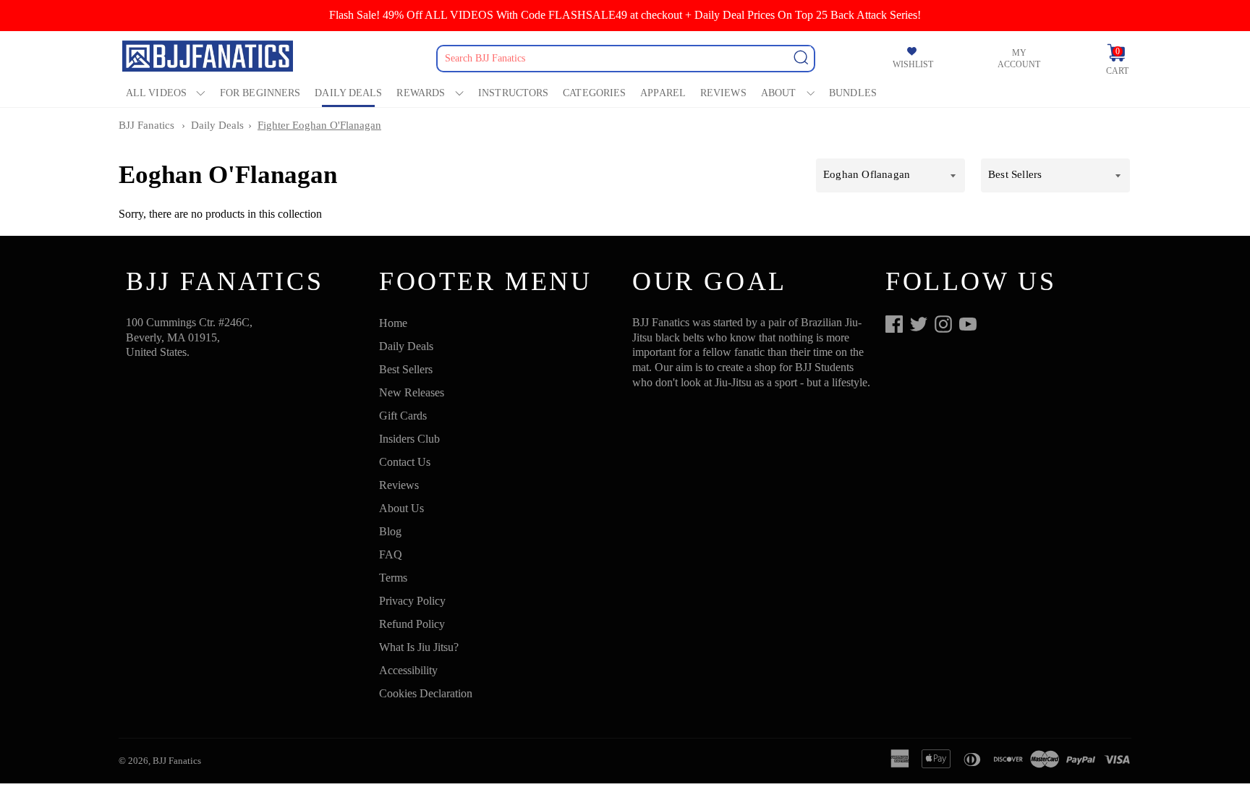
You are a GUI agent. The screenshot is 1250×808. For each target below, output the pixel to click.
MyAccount (1019, 58)
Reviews (723, 93)
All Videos (156, 93)
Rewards (420, 93)
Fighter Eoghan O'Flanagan (319, 125)
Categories (594, 93)
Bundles (853, 93)
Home (393, 323)
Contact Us (404, 462)
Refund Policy (412, 624)
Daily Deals (348, 93)
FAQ (390, 554)
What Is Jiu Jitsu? (419, 647)
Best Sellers (406, 369)
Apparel (663, 93)
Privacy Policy (412, 601)
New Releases (411, 392)
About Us (401, 508)
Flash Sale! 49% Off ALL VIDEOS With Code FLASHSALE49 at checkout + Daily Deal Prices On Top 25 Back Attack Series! (625, 15)
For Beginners (260, 93)
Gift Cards (403, 415)
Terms (393, 577)
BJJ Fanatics (146, 125)
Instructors (513, 93)
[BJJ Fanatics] (209, 58)
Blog (390, 531)
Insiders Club (409, 439)
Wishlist (913, 64)
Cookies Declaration (425, 693)
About (778, 93)
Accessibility (408, 670)
